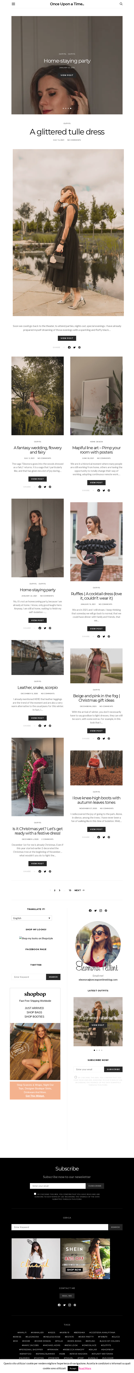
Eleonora (33, 1336)
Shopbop (108, 1349)
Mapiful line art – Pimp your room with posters (96, 450)
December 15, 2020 (29, 693)
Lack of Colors (110, 1341)
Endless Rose (52, 1336)
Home (27, 1341)
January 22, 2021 (67, 68)
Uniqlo (94, 1358)
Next (78, 890)
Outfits (62, 54)
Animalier (38, 1332)
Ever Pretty (87, 1336)
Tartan (39, 1358)
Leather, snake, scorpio (37, 687)
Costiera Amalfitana (103, 1332)
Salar (93, 1349)
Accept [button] (73, 1368)
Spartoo (26, 1354)
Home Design (96, 442)
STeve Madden (79, 1354)
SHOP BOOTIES (34, 1016)
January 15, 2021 (88, 604)
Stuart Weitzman (103, 1354)
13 (70, 890)
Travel (69, 1358)
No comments (74, 140)
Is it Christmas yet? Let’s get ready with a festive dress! (37, 831)
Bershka (80, 1332)
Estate (70, 1336)
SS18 (63, 1354)
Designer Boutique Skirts (38, 1088)
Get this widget (35, 1095)
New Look (72, 1345)
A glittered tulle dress (67, 131)
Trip (81, 1358)
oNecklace (90, 1345)
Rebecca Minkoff (74, 1349)
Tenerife (54, 1358)
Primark (53, 1349)
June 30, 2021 (88, 458)
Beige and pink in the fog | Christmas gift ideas (96, 698)
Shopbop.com (35, 994)
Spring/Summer (46, 1354)
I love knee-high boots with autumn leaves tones (96, 800)
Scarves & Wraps (32, 1084)
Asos (52, 1332)
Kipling (91, 1341)
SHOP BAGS (34, 1012)
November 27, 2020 (88, 808)
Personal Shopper (31, 1349)
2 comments (47, 839)
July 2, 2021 (29, 458)
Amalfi (22, 1332)
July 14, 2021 (58, 140)
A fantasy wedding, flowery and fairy (38, 450)
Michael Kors (52, 1345)
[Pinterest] (106, 910)
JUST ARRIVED (34, 1008)
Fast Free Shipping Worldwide (35, 1000)
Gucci (116, 1336)
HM (16, 1341)
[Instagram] (100, 910)
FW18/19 (103, 1336)
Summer (25, 1358)
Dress (17, 1336)
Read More (85, 1368)
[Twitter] (95, 910)
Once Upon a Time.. (67, 4)
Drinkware (29, 1092)
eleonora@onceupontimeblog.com (98, 979)
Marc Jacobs (31, 1345)
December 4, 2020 (30, 839)
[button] (63, 108)
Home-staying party (67, 61)
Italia (60, 1341)
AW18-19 (65, 1332)
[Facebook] (90, 910)
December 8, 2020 (88, 706)
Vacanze (109, 1358)
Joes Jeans (75, 1341)
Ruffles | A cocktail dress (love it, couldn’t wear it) (96, 596)
